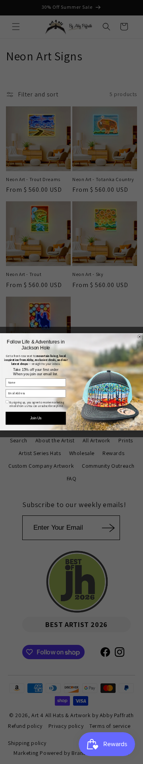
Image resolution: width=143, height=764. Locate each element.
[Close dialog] (139, 337)
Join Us (35, 419)
